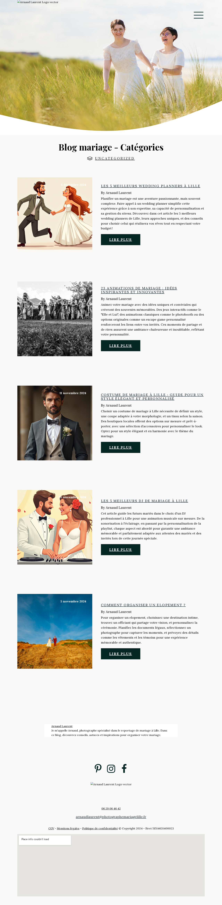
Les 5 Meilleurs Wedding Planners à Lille (150, 186)
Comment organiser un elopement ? (143, 605)
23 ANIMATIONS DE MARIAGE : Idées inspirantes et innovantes (139, 290)
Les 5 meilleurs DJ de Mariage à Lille (144, 501)
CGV (51, 828)
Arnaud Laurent (61, 726)
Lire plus (120, 239)
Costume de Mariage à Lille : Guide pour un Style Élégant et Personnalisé (152, 397)
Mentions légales (68, 828)
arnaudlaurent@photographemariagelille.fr (111, 817)
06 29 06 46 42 (111, 808)
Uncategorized (115, 158)
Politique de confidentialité (100, 828)
